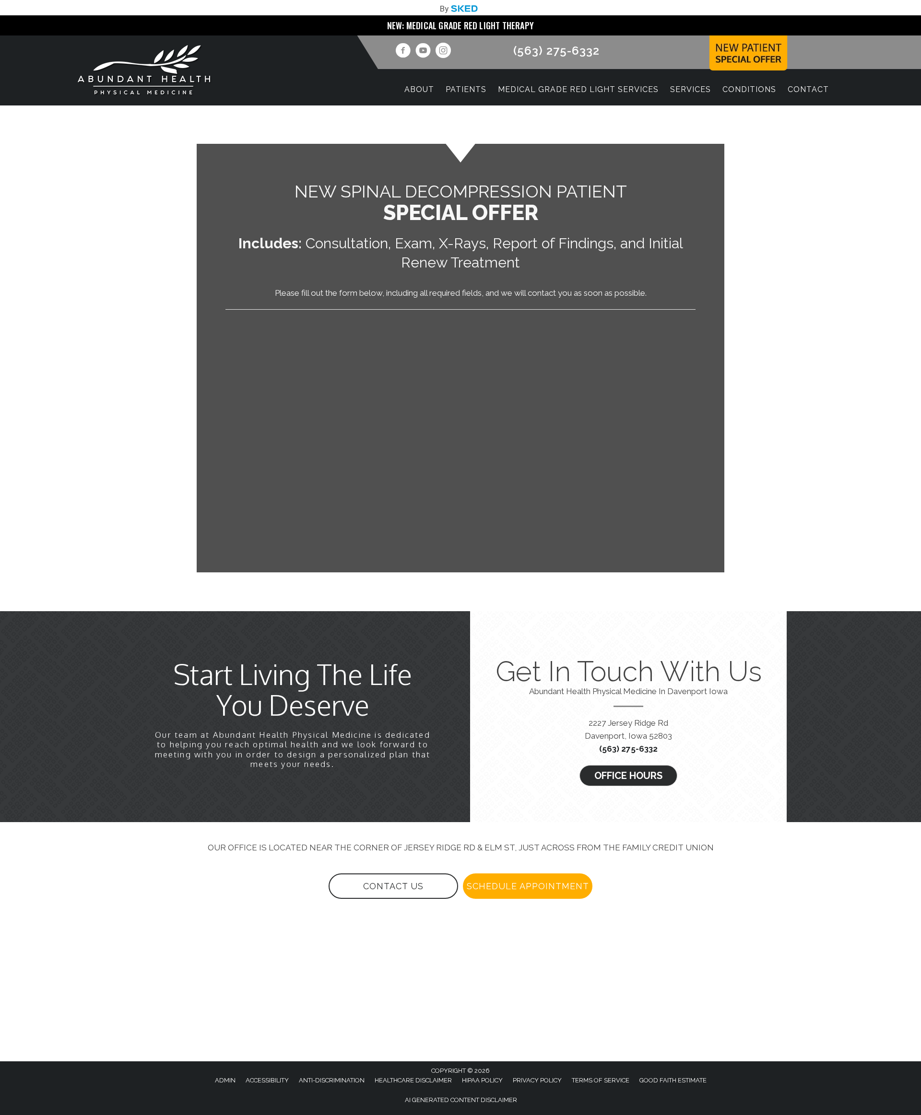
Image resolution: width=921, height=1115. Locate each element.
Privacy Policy (537, 1080)
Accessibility (267, 1080)
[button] (628, 775)
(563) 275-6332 (556, 51)
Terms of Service (600, 1080)
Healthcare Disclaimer (413, 1080)
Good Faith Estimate (673, 1080)
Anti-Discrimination (332, 1080)
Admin (225, 1080)
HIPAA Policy (482, 1080)
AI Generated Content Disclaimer (461, 1099)
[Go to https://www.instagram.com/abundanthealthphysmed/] (443, 52)
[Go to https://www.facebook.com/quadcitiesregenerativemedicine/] (403, 52)
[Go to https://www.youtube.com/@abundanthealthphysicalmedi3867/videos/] (423, 52)
